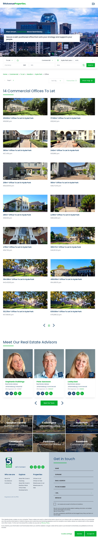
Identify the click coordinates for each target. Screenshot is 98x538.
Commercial (13, 74)
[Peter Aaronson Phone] (51, 393)
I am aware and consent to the (70, 504)
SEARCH (90, 65)
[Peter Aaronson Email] (46, 393)
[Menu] (93, 3)
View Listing (25, 107)
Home (5, 74)
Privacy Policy (61, 511)
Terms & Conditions (78, 504)
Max (58, 65)
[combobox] (73, 493)
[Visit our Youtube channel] (42, 467)
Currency (8, 65)
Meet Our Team (49, 403)
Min (32, 65)
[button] (73, 60)
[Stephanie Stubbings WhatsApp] (11, 393)
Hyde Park (38, 74)
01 (49, 325)
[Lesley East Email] (78, 393)
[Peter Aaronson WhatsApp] (42, 393)
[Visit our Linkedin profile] (35, 467)
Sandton (30, 74)
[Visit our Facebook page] (31, 467)
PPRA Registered (9, 389)
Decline (79, 534)
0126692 (82, 389)
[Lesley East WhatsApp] (73, 393)
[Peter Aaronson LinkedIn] (38, 393)
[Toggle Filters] (84, 65)
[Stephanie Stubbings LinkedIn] (7, 393)
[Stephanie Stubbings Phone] (19, 393)
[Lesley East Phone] (82, 393)
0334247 (50, 389)
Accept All (90, 534)
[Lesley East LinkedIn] (69, 393)
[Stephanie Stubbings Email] (15, 393)
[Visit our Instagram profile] (39, 467)
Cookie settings (66, 534)
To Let (22, 74)
